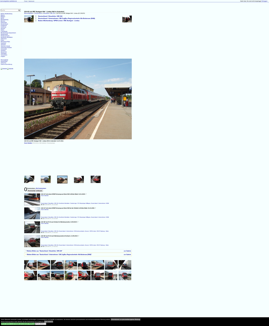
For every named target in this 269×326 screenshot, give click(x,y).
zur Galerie (127, 251)
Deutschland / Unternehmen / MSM (100, 203)
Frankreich (4, 25)
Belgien (3, 16)
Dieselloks (46, 13)
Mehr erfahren (48, 321)
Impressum (31, 1)
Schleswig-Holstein (6, 47)
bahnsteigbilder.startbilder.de (8, 1)
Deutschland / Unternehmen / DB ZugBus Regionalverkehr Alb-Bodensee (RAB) (66, 18)
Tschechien (4, 55)
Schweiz (3, 50)
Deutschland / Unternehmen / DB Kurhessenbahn (71, 231)
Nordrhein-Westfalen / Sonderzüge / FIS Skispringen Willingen (74, 203)
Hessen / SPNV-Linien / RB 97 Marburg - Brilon (97, 231)
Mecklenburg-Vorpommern (8, 33)
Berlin (2, 18)
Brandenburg (4, 19)
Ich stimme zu (40, 324)
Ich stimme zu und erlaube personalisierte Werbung (17, 324)
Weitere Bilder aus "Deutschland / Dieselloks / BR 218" (44, 251)
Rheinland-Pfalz (5, 41)
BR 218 (53, 13)
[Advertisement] (87, 40)
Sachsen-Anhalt (5, 46)
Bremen (3, 21)
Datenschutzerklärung (6, 64)
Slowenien (4, 52)
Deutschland (38, 13)
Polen (2, 40)
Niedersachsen (5, 36)
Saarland (3, 43)
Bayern (3, 15)
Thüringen (4, 53)
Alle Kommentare (41, 188)
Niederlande (4, 34)
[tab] (78, 251)
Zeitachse (3, 63)
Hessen (3, 28)
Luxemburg (4, 31)
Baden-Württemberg (6, 13)
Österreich (4, 39)
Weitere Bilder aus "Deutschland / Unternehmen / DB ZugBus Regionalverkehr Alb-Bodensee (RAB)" (59, 254)
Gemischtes (4, 61)
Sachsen (3, 44)
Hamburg (3, 27)
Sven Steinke (28, 143)
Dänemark (4, 22)
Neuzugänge (4, 60)
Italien (2, 30)
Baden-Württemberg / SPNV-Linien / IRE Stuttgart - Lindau (58, 20)
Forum (26, 1)
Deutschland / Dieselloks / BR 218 (50, 16)
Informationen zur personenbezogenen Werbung (125, 319)
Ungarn (3, 56)
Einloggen (264, 1)
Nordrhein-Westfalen (7, 37)
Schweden (4, 49)
